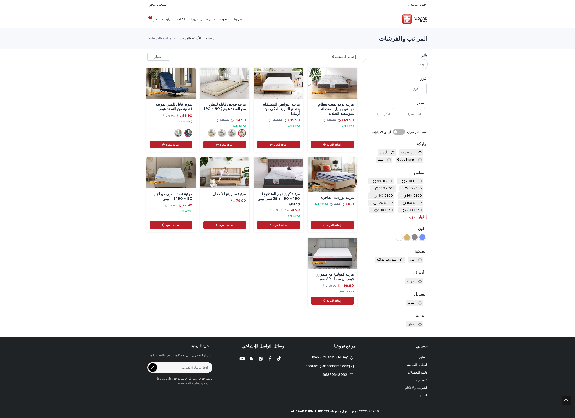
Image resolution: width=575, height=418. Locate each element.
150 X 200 (414, 203)
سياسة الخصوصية (189, 383)
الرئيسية (211, 38)
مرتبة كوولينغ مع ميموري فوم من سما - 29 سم (335, 276)
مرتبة (410, 281)
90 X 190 (415, 188)
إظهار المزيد (418, 217)
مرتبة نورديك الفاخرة (337, 197)
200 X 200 (414, 181)
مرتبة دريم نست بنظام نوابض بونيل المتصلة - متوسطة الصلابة (336, 109)
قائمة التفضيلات (417, 372)
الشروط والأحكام (416, 388)
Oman (414, 5)
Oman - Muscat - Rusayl (329, 357)
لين (412, 259)
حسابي (423, 357)
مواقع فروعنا (345, 346)
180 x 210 (385, 210)
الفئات (424, 395)
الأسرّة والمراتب (190, 38)
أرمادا (383, 152)
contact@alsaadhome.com (327, 366)
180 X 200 (385, 195)
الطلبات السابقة (417, 365)
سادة (411, 303)
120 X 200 (384, 181)
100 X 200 (385, 203)
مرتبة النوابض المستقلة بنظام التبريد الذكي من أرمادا (281, 109)
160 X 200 (414, 195)
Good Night (405, 159)
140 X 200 (387, 188)
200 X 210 (414, 210)
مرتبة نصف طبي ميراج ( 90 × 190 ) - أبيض (173, 196)
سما (380, 159)
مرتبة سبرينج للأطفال (229, 194)
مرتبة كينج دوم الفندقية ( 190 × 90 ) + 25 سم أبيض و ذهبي (278, 198)
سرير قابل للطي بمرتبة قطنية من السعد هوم (174, 106)
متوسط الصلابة (386, 259)
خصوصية (422, 380)
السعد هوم (407, 152)
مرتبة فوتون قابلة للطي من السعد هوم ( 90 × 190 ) (225, 109)
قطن (411, 324)
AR (424, 5)
